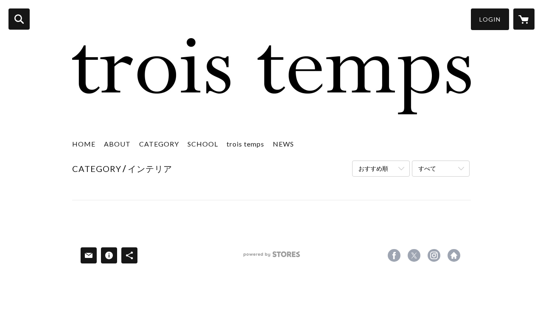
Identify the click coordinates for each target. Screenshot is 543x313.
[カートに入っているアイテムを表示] (524, 19)
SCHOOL (203, 144)
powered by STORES (271, 257)
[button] (490, 19)
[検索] (19, 19)
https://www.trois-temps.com (454, 255)
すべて (427, 168)
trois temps (245, 144)
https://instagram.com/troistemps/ (434, 255)
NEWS (283, 144)
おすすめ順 (373, 168)
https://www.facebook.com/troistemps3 (394, 255)
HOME (83, 144)
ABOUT (117, 144)
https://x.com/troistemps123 (414, 255)
